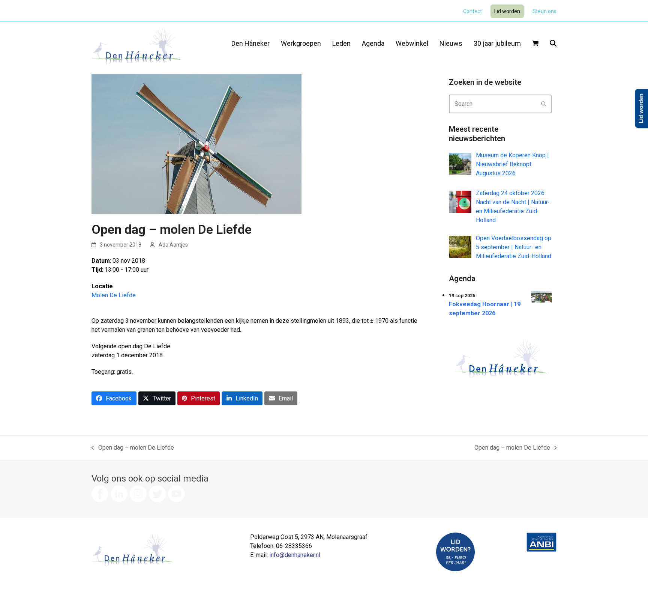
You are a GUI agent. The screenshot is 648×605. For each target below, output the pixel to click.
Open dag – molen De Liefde (133, 448)
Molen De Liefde (114, 295)
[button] (535, 44)
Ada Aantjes (173, 245)
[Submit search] (543, 104)
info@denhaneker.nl (294, 554)
